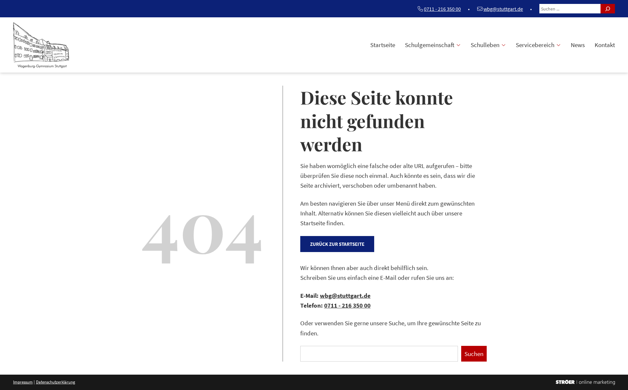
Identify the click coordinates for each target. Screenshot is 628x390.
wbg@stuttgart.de (503, 9)
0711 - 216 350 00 (442, 9)
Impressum (23, 382)
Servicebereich (535, 45)
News (578, 45)
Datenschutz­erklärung (55, 382)
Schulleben (485, 45)
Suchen (473, 354)
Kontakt (605, 45)
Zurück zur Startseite (337, 244)
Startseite (382, 45)
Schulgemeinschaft (429, 45)
